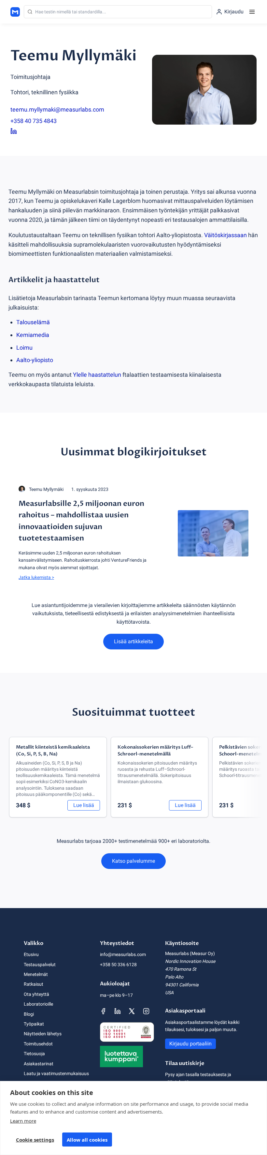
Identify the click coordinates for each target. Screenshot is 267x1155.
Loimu (24, 347)
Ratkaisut (33, 984)
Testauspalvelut (40, 964)
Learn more (23, 1120)
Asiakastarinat (38, 1063)
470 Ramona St (180, 969)
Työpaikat (34, 1023)
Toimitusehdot (38, 1043)
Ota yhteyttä (36, 994)
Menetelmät (36, 974)
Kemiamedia (32, 334)
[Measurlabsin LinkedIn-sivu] (117, 1011)
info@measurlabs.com (123, 954)
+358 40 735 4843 (33, 120)
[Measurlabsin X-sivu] (132, 1011)
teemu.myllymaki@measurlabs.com (57, 109)
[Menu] (252, 12)
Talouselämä (33, 322)
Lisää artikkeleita (133, 641)
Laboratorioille (38, 1004)
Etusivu (31, 954)
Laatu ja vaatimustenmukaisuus (56, 1073)
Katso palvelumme (133, 861)
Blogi (29, 1014)
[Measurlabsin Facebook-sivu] (103, 1011)
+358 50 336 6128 (118, 964)
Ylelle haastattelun (97, 374)
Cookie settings (35, 1139)
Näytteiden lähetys (43, 1033)
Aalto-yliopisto (34, 360)
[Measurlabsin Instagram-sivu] (146, 1011)
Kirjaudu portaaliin (190, 1044)
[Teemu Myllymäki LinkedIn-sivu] (73, 131)
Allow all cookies (87, 1139)
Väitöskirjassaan (225, 235)
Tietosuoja (34, 1053)
